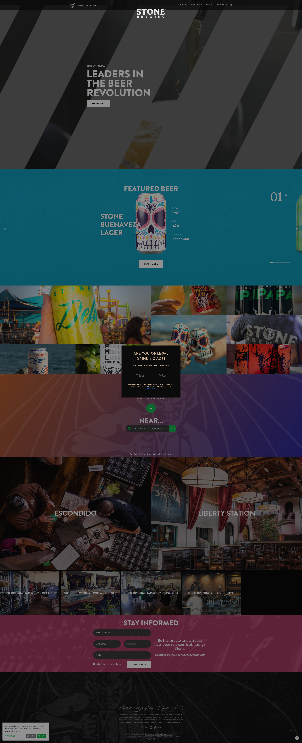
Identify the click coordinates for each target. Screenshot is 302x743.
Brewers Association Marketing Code (158, 735)
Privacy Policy (151, 739)
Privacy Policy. (151, 388)
